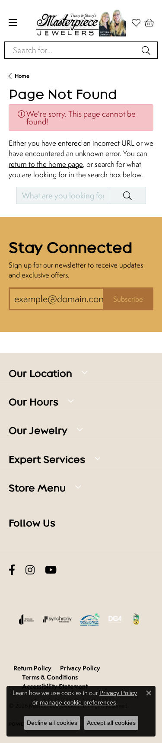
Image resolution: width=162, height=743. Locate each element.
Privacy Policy (80, 668)
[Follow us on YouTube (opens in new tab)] (51, 569)
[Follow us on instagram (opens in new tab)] (30, 569)
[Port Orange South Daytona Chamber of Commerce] (90, 619)
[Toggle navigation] (13, 22)
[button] (149, 22)
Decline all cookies (52, 722)
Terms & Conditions (50, 677)
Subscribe (128, 299)
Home (22, 76)
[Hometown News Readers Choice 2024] (136, 619)
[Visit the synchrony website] (57, 619)
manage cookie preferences (78, 702)
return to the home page (46, 164)
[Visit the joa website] (26, 619)
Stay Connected (71, 247)
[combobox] (71, 50)
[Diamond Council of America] (114, 619)
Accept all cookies (111, 722)
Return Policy (32, 668)
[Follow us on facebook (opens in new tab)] (12, 569)
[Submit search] (147, 50)
